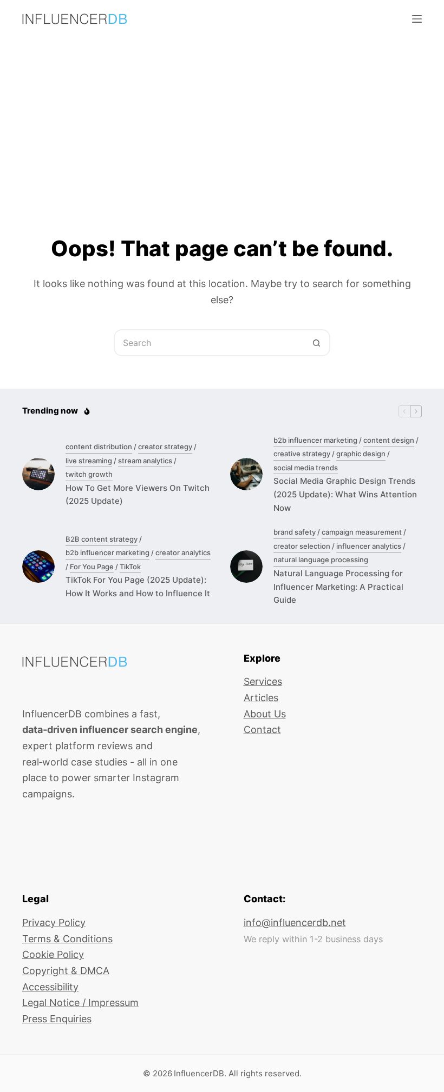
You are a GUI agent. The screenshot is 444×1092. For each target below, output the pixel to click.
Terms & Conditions (67, 938)
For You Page (92, 566)
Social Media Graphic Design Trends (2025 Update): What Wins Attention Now (345, 494)
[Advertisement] (222, 119)
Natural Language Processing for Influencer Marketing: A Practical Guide (338, 586)
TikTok (130, 566)
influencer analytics (368, 546)
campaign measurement (362, 532)
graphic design (361, 453)
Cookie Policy (53, 954)
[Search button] (316, 342)
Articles (261, 697)
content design (388, 440)
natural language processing (320, 559)
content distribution (99, 446)
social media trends (305, 467)
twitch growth (89, 474)
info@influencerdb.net (295, 922)
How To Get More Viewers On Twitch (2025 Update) (138, 495)
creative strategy (301, 453)
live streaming (89, 460)
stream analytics (145, 460)
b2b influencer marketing (315, 440)
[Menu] (417, 19)
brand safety (294, 532)
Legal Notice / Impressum (80, 1002)
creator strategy (165, 446)
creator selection (301, 546)
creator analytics (183, 552)
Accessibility (50, 987)
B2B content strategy (102, 539)
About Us (265, 714)
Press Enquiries (57, 1018)
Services (263, 681)
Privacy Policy (54, 922)
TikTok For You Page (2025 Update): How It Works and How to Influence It (138, 586)
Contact (262, 729)
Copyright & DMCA (65, 970)
